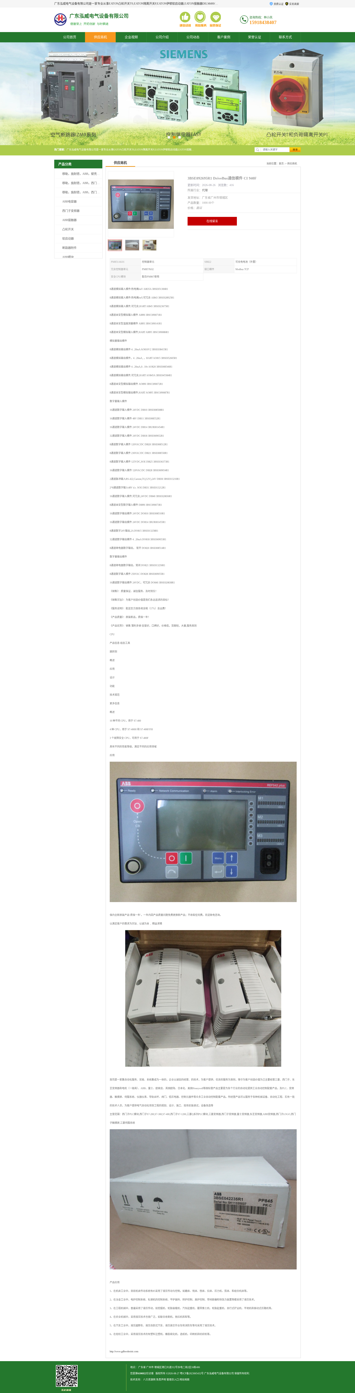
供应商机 (100, 37)
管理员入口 (173, 1379)
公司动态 (192, 37)
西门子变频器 (71, 210)
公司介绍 (162, 37)
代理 (205, 190)
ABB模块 (68, 257)
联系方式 (285, 37)
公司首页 (69, 37)
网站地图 (184, 1379)
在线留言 (212, 221)
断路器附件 (69, 247)
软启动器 (68, 238)
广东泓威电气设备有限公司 (219, 1373)
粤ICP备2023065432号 (192, 1373)
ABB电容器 (69, 201)
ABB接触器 (69, 220)
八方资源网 (149, 1379)
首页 (281, 163)
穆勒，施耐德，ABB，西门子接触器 (85, 192)
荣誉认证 (254, 37)
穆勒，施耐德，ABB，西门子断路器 (85, 183)
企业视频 (131, 37)
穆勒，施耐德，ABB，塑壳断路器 (83, 173)
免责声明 (161, 1379)
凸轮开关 (68, 229)
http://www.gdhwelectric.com (124, 1351)
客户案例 (223, 37)
